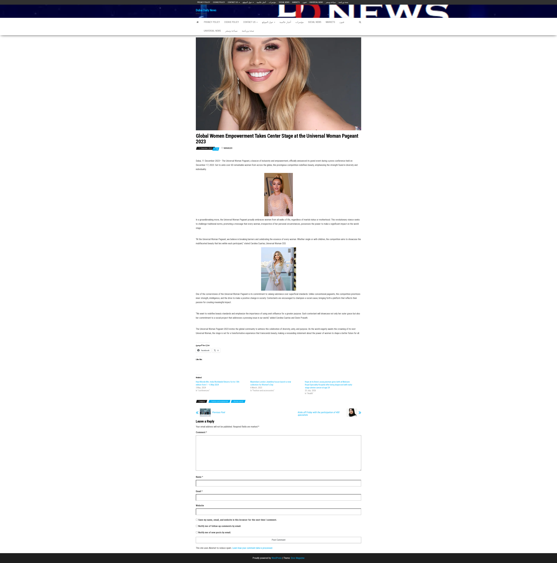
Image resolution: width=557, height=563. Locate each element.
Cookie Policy (219, 2)
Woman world (238, 401)
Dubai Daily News (206, 10)
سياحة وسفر (331, 2)
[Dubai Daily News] (198, 22)
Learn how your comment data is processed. (252, 548)
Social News (284, 2)
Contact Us (233, 2)
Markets (296, 2)
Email (199, 491)
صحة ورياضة (343, 2)
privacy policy (203, 2)
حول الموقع (247, 2)
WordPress (277, 558)
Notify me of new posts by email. (214, 532)
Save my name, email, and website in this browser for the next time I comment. (237, 519)
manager (228, 148)
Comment (201, 432)
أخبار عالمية (261, 2)
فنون (304, 2)
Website (200, 505)
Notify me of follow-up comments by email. (219, 526)
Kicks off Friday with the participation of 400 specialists (318, 413)
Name (199, 477)
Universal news (316, 2)
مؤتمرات (272, 2)
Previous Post (218, 412)
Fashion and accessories (219, 401)
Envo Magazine (297, 558)
